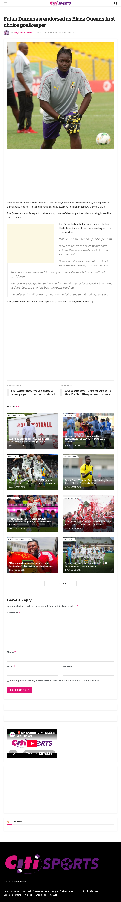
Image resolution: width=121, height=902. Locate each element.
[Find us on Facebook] (87, 891)
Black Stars (70, 457)
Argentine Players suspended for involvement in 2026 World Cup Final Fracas (85, 438)
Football (69, 415)
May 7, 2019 (43, 32)
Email (11, 666)
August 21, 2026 (18, 446)
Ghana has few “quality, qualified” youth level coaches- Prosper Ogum (86, 564)
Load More (60, 583)
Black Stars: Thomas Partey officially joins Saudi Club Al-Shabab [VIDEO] (88, 482)
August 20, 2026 (18, 570)
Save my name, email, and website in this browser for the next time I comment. (55, 680)
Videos (28, 894)
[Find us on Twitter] (84, 891)
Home (7, 891)
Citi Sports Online (18, 881)
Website (67, 666)
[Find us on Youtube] (91, 891)
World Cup (41, 894)
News (16, 891)
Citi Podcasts (16, 821)
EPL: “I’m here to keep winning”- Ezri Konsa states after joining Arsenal (29, 440)
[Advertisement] (64, 174)
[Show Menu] (5, 3)
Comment (13, 612)
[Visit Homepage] (60, 3)
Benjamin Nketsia (22, 32)
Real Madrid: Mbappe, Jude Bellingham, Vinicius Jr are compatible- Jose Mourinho (32, 482)
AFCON (53, 894)
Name (11, 652)
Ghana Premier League (19, 539)
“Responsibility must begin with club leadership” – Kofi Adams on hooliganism (32, 564)
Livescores (67, 891)
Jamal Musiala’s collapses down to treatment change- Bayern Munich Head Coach (31, 521)
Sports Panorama (12, 894)
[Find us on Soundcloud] (96, 891)
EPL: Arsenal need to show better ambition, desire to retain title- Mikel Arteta (88, 523)
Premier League (15, 415)
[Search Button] (115, 3)
